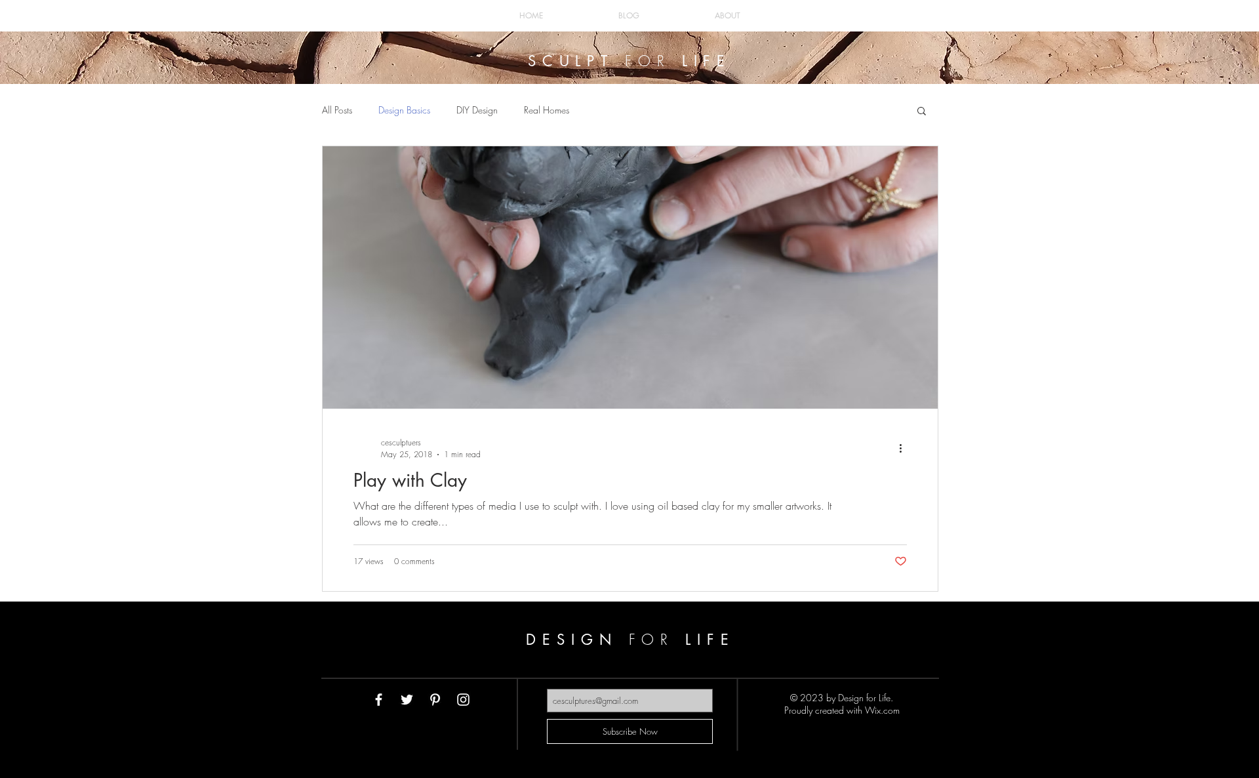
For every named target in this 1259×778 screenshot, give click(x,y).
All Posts (337, 110)
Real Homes (546, 110)
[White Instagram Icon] (463, 699)
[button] (921, 112)
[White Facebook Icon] (378, 699)
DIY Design (477, 110)
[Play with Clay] (630, 277)
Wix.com (882, 710)
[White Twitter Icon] (407, 699)
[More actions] (905, 448)
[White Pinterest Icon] (435, 699)
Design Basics (404, 110)
